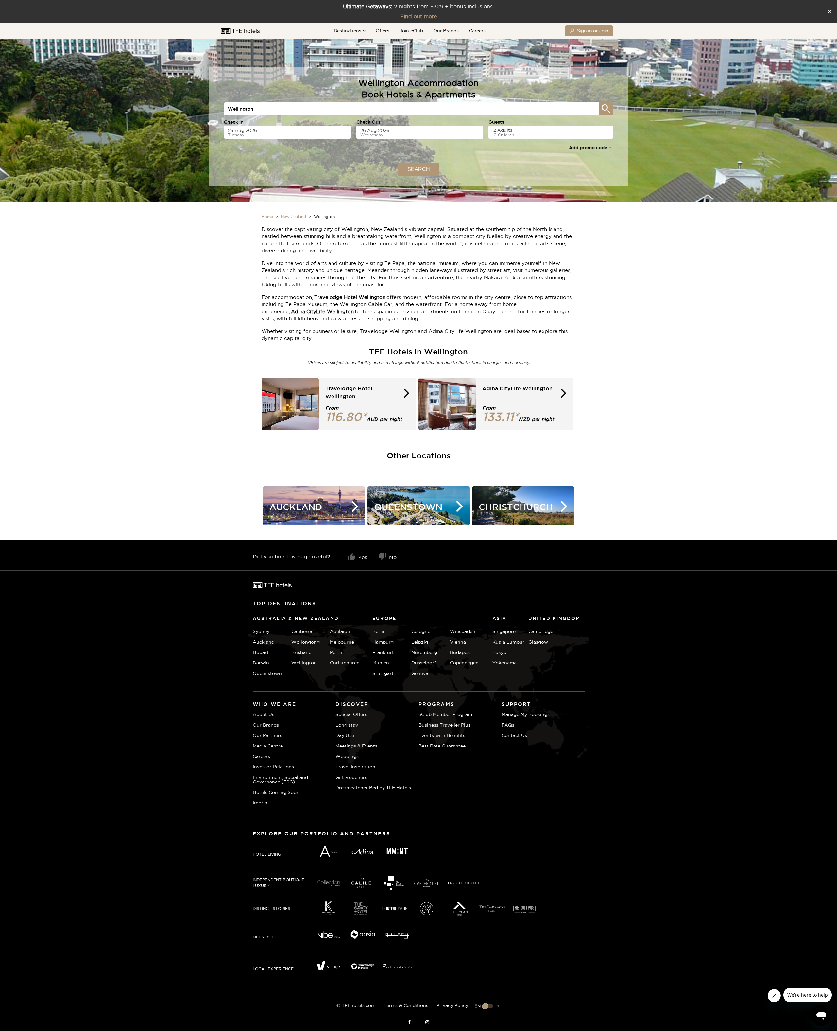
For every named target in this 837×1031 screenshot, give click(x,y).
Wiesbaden (462, 631)
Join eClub (411, 30)
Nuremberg (424, 652)
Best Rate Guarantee (442, 746)
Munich (380, 663)
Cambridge (536, 631)
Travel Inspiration (355, 767)
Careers (477, 30)
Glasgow (536, 642)
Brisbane (301, 652)
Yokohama (504, 663)
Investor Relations (273, 767)
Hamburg (383, 642)
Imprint (261, 802)
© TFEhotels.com (355, 1005)
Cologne (420, 631)
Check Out (368, 122)
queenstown (267, 673)
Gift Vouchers (351, 777)
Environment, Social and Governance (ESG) (280, 779)
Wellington (304, 663)
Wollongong (305, 642)
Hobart (261, 652)
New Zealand (293, 217)
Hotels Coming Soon (276, 792)
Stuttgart (383, 673)
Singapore (504, 631)
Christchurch (345, 663)
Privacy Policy (452, 1005)
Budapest (460, 652)
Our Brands (445, 30)
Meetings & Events (356, 746)
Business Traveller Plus (444, 725)
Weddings (347, 756)
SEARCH (418, 169)
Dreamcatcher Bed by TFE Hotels (373, 787)
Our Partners (267, 735)
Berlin (379, 631)
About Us (263, 714)
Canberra (301, 631)
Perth (336, 652)
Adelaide (340, 631)
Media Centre (268, 746)
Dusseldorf (423, 663)
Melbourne (342, 642)
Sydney (261, 631)
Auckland (263, 642)
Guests (496, 122)
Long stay (346, 725)
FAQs (508, 725)
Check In (234, 122)
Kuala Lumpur (508, 642)
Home (267, 217)
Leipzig (419, 642)
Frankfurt (383, 652)
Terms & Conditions (406, 1005)
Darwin (261, 663)
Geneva (419, 673)
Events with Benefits (441, 735)
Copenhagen (464, 663)
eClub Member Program (445, 714)
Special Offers (351, 714)
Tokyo (499, 652)
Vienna (458, 642)
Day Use (344, 735)
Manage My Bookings (526, 714)
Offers (382, 30)
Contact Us (514, 735)
